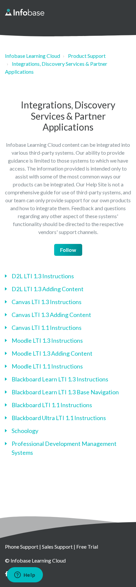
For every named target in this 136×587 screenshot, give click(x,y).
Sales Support (57, 546)
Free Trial (87, 546)
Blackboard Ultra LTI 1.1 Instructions (59, 417)
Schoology (25, 430)
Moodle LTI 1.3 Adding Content (52, 353)
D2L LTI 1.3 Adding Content (48, 289)
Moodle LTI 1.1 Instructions (47, 366)
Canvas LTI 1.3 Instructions (47, 301)
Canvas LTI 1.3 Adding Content (51, 314)
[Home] (24, 12)
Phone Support (21, 546)
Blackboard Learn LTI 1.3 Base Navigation (65, 392)
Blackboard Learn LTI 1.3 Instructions (60, 379)
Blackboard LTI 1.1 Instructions (52, 405)
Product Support (87, 56)
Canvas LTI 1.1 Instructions (47, 327)
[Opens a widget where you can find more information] (25, 575)
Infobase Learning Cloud (32, 56)
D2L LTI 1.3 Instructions (43, 276)
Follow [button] (68, 250)
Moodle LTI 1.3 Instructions (47, 340)
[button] (123, 14)
